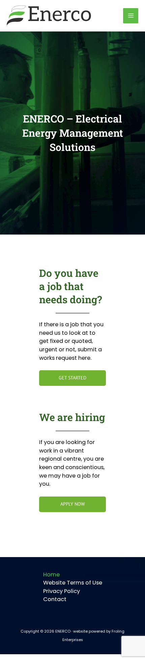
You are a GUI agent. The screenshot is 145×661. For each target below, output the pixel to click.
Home (51, 574)
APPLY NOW (72, 504)
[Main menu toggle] (130, 15)
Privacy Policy (61, 591)
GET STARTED (72, 378)
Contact (54, 599)
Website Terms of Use (72, 583)
